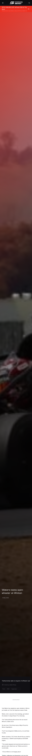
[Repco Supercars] (16, 3)
